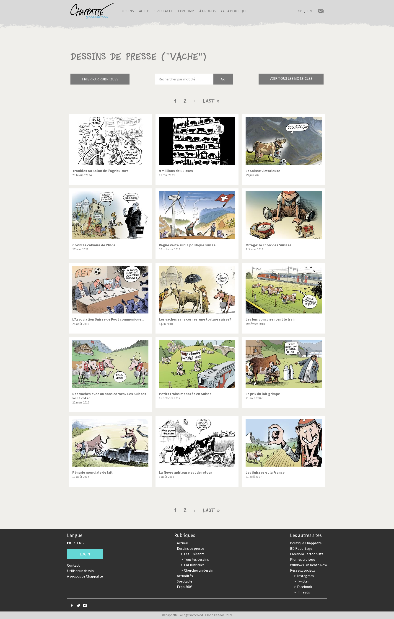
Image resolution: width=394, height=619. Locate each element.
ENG (80, 543)
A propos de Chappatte (85, 576)
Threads (303, 592)
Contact (73, 565)
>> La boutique (234, 11)
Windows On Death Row (308, 564)
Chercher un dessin (198, 570)
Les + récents (194, 554)
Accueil (182, 543)
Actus (144, 11)
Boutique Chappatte (306, 543)
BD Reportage (301, 548)
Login (85, 554)
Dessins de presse (190, 548)
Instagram (305, 575)
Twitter (303, 581)
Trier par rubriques (100, 79)
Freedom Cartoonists (306, 554)
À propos (207, 11)
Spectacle (164, 11)
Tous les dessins (196, 559)
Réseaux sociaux (302, 570)
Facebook (304, 586)
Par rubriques (194, 564)
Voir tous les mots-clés (291, 78)
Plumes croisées (302, 559)
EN (309, 11)
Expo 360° (186, 11)
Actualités (185, 575)
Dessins (127, 11)
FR (300, 11)
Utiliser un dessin (80, 570)
